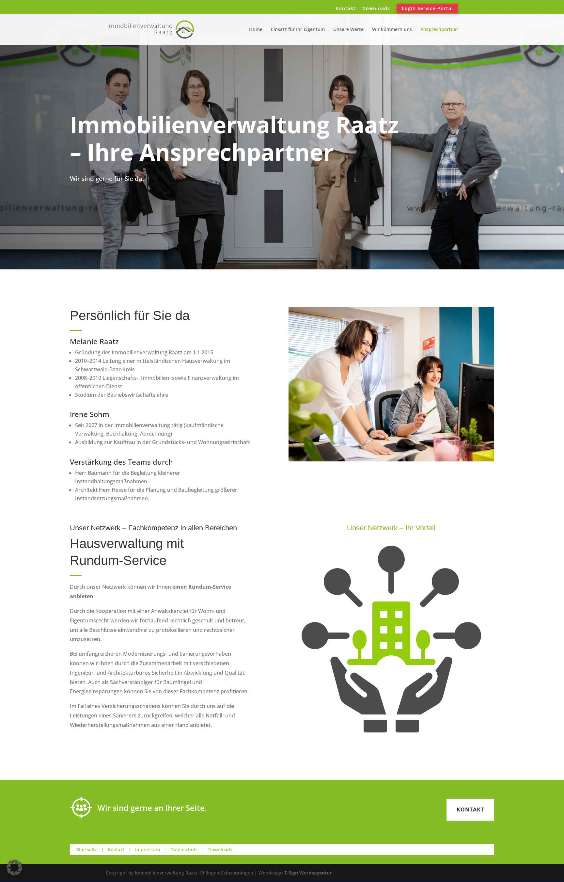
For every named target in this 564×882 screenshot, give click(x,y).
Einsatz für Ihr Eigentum (298, 29)
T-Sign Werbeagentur (308, 873)
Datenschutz (184, 849)
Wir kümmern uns (392, 29)
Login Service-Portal (427, 8)
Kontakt (346, 8)
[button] (14, 867)
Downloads (376, 8)
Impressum (147, 849)
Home (255, 29)
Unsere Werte (348, 29)
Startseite (86, 849)
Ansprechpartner (439, 29)
